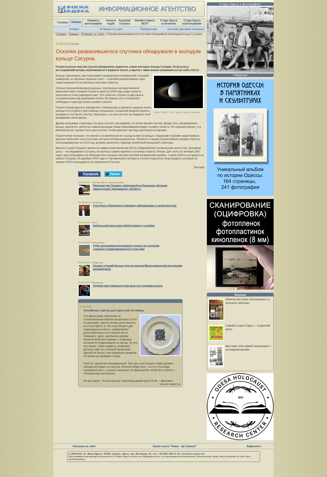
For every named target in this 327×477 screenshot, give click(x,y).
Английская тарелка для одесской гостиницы (113, 310)
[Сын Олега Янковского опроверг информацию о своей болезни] (84, 210)
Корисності (254, 446)
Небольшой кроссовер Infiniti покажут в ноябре (124, 225)
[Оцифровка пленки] (240, 288)
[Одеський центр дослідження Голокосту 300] (240, 439)
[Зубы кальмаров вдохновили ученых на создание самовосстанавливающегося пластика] (84, 250)
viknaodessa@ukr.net (193, 454)
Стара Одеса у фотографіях (240, 4)
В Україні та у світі (111, 29)
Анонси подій (111, 22)
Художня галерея (124, 22)
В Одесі (74, 29)
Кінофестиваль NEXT (145, 22)
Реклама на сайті (84, 446)
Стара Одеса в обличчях (168, 22)
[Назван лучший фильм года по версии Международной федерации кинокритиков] (84, 270)
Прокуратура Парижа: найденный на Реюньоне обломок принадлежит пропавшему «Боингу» (130, 187)
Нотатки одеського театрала (186, 29)
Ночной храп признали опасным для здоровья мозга (128, 285)
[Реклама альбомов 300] (240, 195)
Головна (62, 22)
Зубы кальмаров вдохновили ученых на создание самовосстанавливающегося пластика (126, 247)
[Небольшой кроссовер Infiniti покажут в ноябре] (84, 230)
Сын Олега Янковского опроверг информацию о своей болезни (134, 205)
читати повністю (169, 384)
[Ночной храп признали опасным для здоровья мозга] (84, 290)
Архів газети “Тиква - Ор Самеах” (175, 446)
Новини (76, 22)
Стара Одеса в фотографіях (192, 22)
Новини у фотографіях (93, 22)
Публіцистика (148, 29)
